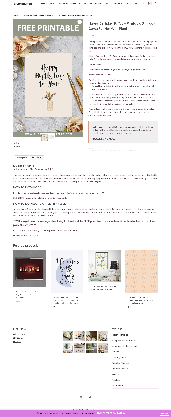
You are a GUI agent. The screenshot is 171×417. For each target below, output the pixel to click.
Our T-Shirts (117, 385)
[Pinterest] (85, 397)
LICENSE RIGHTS (23, 165)
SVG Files (116, 374)
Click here (72, 230)
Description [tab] (21, 158)
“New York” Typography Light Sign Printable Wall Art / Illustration (29, 294)
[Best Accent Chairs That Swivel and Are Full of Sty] (79, 336)
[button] (79, 22)
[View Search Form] (156, 3)
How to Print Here (32, 235)
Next (18, 146)
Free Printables (102, 150)
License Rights (94, 181)
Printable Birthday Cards (130, 150)
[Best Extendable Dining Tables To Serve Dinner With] (103, 336)
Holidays (17, 342)
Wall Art (83, 3)
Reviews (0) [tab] (37, 158)
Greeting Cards (114, 150)
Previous (20, 143)
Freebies (116, 380)
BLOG (129, 3)
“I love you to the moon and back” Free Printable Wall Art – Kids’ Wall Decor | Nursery (66, 300)
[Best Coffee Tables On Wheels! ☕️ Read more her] (79, 348)
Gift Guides (18, 338)
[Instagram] (81, 397)
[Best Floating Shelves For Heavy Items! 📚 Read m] (91, 336)
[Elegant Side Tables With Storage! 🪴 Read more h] (91, 348)
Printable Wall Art (120, 368)
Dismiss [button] (164, 413)
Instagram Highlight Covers (124, 346)
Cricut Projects (20, 334)
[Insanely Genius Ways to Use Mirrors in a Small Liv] (68, 348)
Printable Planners (120, 363)
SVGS (108, 3)
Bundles (115, 351)
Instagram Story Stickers (123, 340)
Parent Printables (120, 335)
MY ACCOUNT (140, 3)
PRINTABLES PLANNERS (67, 3)
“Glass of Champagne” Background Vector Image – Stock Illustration (140, 300)
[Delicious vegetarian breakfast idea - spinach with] (68, 336)
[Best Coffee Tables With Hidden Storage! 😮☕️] (103, 348)
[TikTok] (90, 397)
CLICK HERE (18, 198)
